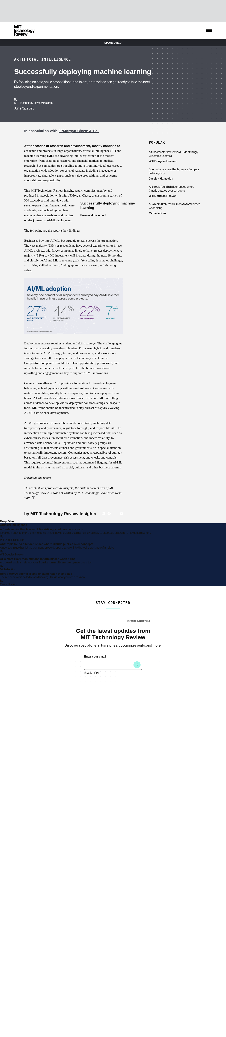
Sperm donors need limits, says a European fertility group (174, 171)
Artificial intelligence (42, 59)
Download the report (93, 215)
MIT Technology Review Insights (33, 103)
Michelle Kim (157, 213)
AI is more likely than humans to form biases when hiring (174, 206)
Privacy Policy (92, 673)
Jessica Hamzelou (161, 178)
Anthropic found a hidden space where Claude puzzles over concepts (171, 188)
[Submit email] (137, 664)
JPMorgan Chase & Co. (79, 131)
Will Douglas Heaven (163, 161)
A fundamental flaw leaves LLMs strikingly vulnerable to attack (173, 154)
